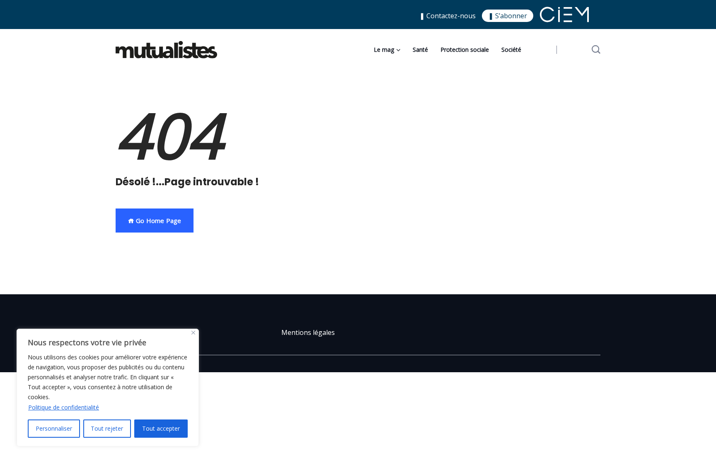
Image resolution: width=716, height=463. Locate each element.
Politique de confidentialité (63, 407)
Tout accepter (161, 428)
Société (511, 49)
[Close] (193, 333)
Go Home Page (157, 220)
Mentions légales (308, 332)
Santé (420, 49)
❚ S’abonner (507, 15)
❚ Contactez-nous (447, 15)
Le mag (384, 49)
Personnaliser (54, 428)
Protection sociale (464, 49)
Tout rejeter (107, 428)
